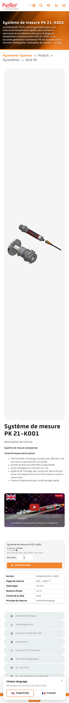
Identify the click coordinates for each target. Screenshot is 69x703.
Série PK (31, 60)
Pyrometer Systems (17, 55)
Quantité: (11, 558)
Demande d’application (27, 659)
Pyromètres (11, 60)
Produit (43, 55)
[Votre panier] (56, 5)
